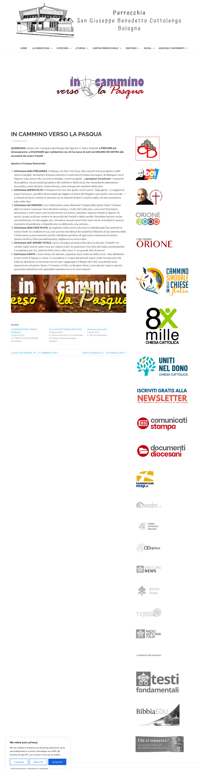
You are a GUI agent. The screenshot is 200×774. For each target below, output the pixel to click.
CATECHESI (62, 48)
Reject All (38, 762)
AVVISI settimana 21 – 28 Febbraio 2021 (103, 352)
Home (23, 48)
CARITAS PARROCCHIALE (105, 48)
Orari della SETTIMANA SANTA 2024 (65, 329)
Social (148, 48)
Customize (19, 762)
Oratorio (131, 48)
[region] (38, 752)
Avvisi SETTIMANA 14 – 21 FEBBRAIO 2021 (35, 352)
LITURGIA (80, 48)
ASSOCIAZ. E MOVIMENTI (171, 48)
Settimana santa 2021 (97, 329)
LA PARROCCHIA (40, 48)
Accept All (57, 762)
